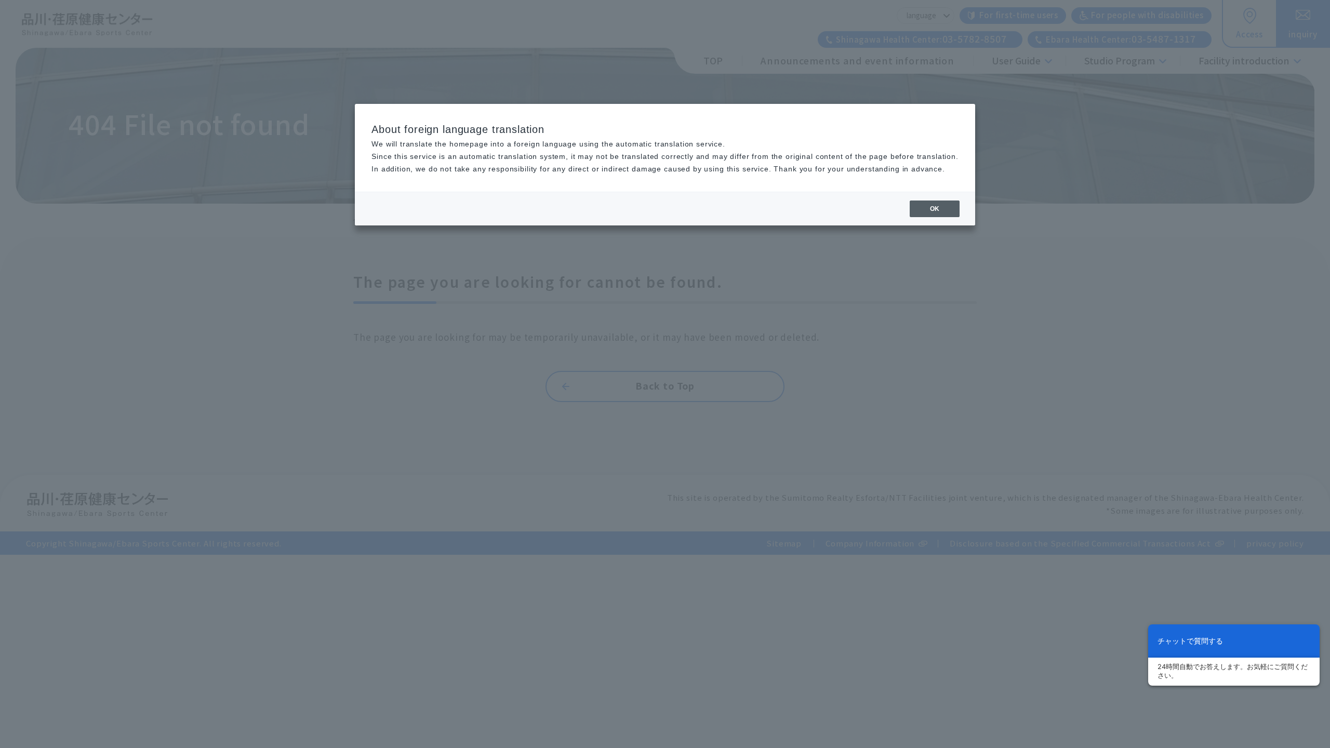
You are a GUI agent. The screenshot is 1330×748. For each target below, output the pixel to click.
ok (934, 208)
